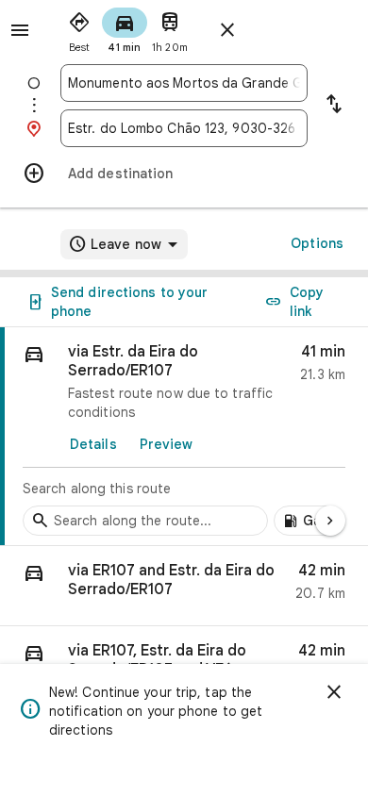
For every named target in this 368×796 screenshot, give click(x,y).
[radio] (79, 28)
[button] (184, 586)
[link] (184, 436)
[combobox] (184, 83)
